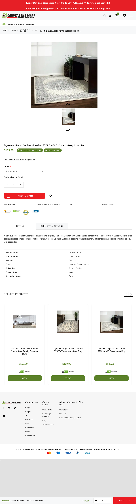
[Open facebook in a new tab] (3, 407)
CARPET (28, 411)
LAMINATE (29, 419)
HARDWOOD (29, 427)
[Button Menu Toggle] (131, 15)
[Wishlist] (124, 15)
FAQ (44, 420)
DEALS (27, 431)
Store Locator (48, 424)
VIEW (24, 378)
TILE (26, 415)
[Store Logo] (18, 15)
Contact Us (47, 410)
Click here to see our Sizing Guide (19, 159)
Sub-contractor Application (70, 418)
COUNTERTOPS (30, 435)
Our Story (63, 410)
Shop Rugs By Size (24, 30)
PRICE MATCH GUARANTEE (30, 150)
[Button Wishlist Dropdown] (50, 195)
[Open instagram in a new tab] (9, 407)
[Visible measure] (18, 24)
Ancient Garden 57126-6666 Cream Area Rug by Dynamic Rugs (24, 351)
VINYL (27, 423)
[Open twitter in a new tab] (15, 407)
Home (4, 30)
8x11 (36, 30)
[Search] (104, 15)
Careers (62, 414)
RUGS (13, 30)
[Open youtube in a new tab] (4, 415)
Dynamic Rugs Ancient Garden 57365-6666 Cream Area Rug (68, 350)
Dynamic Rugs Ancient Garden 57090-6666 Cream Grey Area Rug (60, 31)
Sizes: (7, 166)
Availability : (13, 177)
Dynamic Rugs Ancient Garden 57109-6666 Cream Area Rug (111, 350)
